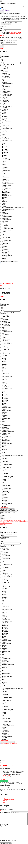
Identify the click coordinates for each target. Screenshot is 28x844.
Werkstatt (4, 257)
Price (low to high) (17, 521)
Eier (3, 119)
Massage (4, 186)
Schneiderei (5, 225)
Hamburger (5, 145)
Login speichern (6, 9)
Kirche (3, 173)
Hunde (3, 157)
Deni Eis (4, 110)
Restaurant (5, 218)
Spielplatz (4, 231)
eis (2, 122)
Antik (3, 79)
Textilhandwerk (6, 242)
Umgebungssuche (4, 56)
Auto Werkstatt (6, 86)
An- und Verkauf (6, 77)
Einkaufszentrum (6, 121)
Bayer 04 (4, 89)
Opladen (4, 203)
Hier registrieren (16, 13)
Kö (2, 175)
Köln (3, 176)
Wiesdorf (4, 258)
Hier (21, 37)
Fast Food (4, 131)
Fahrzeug (4, 127)
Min (1, 61)
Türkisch (4, 248)
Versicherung (5, 251)
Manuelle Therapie (6, 185)
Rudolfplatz (5, 221)
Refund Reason (4, 824)
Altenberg (4, 73)
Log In (2, 11)
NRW (3, 198)
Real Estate (5, 213)
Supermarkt (5, 239)
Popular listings (8, 521)
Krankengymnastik (6, 178)
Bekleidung (5, 92)
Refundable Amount (5, 812)
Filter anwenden (4, 261)
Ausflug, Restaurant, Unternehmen (9, 40)
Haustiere (4, 149)
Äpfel (3, 80)
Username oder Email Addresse (8, 3)
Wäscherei (4, 252)
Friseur (3, 133)
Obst (3, 200)
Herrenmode (5, 152)
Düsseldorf (5, 116)
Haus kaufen (5, 148)
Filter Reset (11, 509)
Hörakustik (4, 154)
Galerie (3, 134)
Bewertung (3, 66)
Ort (1, 43)
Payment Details (4, 826)
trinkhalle (4, 246)
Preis (1, 59)
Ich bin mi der (11, 32)
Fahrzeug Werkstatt (7, 128)
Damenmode (5, 109)
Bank (3, 88)
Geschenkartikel (6, 139)
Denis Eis (4, 112)
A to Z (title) (3, 520)
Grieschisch (5, 142)
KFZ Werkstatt (6, 170)
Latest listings (17, 520)
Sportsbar (4, 233)
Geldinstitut (5, 136)
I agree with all (11, 33)
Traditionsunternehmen (8, 245)
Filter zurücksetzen (13, 261)
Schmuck (4, 224)
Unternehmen (5, 249)
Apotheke (4, 82)
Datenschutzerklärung (15, 32)
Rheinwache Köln (6, 219)
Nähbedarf (4, 191)
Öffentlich (4, 201)
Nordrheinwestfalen (7, 195)
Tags (1, 70)
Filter (2, 517)
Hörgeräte (4, 155)
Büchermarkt (5, 100)
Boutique (4, 98)
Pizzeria (4, 206)
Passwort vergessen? (5, 10)
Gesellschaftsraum (7, 140)
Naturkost (4, 194)
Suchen (2, 296)
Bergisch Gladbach (6, 95)
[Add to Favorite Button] (0, 762)
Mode (3, 189)
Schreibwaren (5, 227)
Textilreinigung (5, 243)
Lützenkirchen (5, 182)
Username (3, 26)
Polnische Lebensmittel (8, 209)
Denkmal (4, 113)
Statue (3, 234)
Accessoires (5, 71)
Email (2, 28)
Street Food (5, 236)
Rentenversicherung (7, 216)
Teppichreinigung (6, 240)
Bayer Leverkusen (6, 91)
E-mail (2, 22)
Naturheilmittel (6, 192)
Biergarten (4, 97)
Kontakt (5, 800)
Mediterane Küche (6, 188)
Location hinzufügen (8, 799)
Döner (3, 115)
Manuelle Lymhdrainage (8, 183)
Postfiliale (4, 210)
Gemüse (4, 137)
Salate (3, 222)
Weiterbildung (5, 254)
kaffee (3, 166)
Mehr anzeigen (4, 260)
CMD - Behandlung (6, 106)
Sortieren (2, 518)
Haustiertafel (5, 151)
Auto (3, 85)
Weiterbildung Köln (7, 255)
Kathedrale (5, 167)
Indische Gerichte (6, 163)
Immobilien (4, 158)
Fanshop (4, 130)
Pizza (3, 204)
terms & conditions (15, 33)
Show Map (3, 524)
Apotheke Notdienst (7, 83)
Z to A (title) (10, 520)
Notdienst (4, 197)
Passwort (2, 7)
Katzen (4, 169)
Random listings (8, 523)
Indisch (4, 161)
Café (3, 104)
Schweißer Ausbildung (7, 228)
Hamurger (4, 146)
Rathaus (4, 212)
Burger (3, 103)
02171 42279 (6, 775)
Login (4, 798)
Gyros (3, 143)
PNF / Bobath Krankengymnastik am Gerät (13, 207)
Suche (2, 45)
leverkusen (4, 179)
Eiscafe (4, 124)
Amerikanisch (5, 76)
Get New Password (6, 24)
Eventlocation (5, 125)
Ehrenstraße (5, 118)
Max (1, 62)
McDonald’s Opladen (8, 765)
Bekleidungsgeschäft (7, 94)
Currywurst (4, 107)
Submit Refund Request (6, 843)
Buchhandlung (5, 101)
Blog (4, 802)
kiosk (3, 172)
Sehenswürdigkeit (6, 230)
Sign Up (2, 35)
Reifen (3, 215)
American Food (6, 74)
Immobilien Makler (6, 160)
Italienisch (4, 164)
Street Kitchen (6, 237)
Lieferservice (5, 180)
